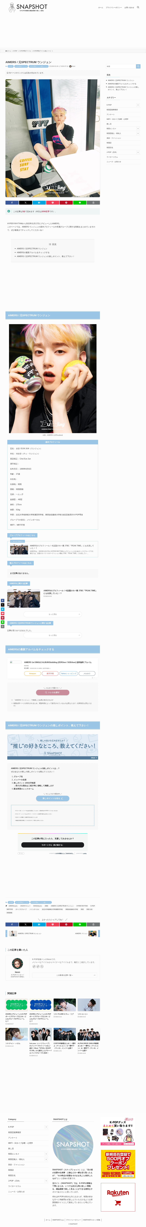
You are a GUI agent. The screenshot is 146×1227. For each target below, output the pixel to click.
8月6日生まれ (37, 906)
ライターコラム (112, 157)
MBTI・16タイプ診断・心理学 (117, 119)
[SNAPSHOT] (28, 7)
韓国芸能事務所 (112, 110)
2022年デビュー (25, 906)
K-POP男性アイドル (21, 66)
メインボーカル (34, 909)
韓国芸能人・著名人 (114, 133)
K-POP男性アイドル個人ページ (38, 66)
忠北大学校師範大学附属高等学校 (52, 909)
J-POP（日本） (112, 152)
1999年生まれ (13, 906)
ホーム (48, 1220)
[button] (12, 203)
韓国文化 (110, 147)
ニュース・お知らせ (114, 162)
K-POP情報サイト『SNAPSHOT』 (65, 853)
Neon (17, 972)
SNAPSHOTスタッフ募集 (91, 1220)
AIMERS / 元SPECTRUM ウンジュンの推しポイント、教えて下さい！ (46, 256)
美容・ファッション (114, 138)
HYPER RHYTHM (82, 906)
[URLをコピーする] (93, 203)
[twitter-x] (41, 966)
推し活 (109, 124)
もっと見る (53, 614)
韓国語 (109, 143)
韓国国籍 (9, 913)
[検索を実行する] (138, 66)
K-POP (11, 66)
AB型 (46, 906)
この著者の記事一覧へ (64, 975)
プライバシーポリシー (73, 1220)
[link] (34, 966)
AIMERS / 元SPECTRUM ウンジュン (32, 249)
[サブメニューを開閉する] (138, 105)
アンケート (111, 114)
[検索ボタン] (138, 7)
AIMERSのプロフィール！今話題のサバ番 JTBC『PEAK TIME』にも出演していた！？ (62, 547)
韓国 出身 (89, 909)
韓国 (82, 909)
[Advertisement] (73, 32)
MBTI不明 (10, 909)
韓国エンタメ (111, 128)
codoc (85, 853)
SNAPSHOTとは (58, 1220)
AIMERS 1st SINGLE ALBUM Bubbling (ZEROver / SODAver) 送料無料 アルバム (58, 662)
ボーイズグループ (21, 909)
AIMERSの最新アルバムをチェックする (33, 252)
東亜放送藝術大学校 (72, 909)
